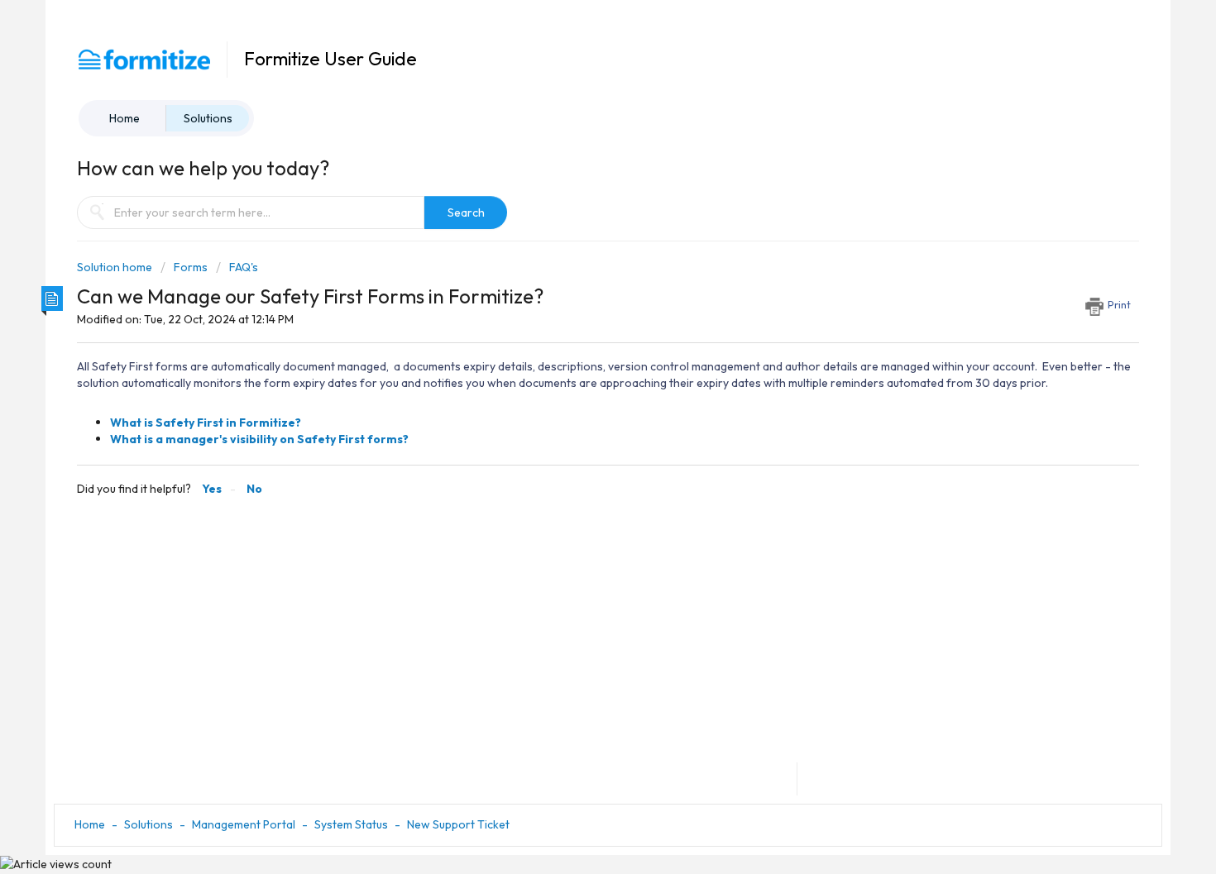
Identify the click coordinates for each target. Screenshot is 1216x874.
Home (124, 118)
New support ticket (458, 824)
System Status (351, 824)
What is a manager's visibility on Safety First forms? (259, 439)
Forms (191, 267)
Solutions (208, 118)
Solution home (116, 267)
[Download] (577, 219)
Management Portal (243, 824)
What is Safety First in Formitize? (205, 422)
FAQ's (243, 267)
